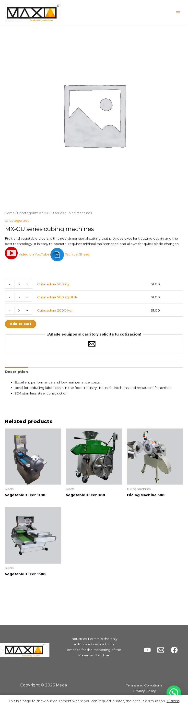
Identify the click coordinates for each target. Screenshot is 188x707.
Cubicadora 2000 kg (54, 310)
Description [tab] (16, 372)
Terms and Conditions (144, 685)
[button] (173, 692)
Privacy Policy (144, 691)
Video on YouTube (34, 254)
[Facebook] (174, 650)
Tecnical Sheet (77, 254)
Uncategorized (29, 213)
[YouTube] (147, 650)
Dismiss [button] (173, 701)
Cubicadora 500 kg (53, 284)
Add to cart (20, 324)
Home (10, 213)
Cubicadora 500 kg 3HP (57, 297)
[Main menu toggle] (178, 12)
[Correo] (160, 650)
